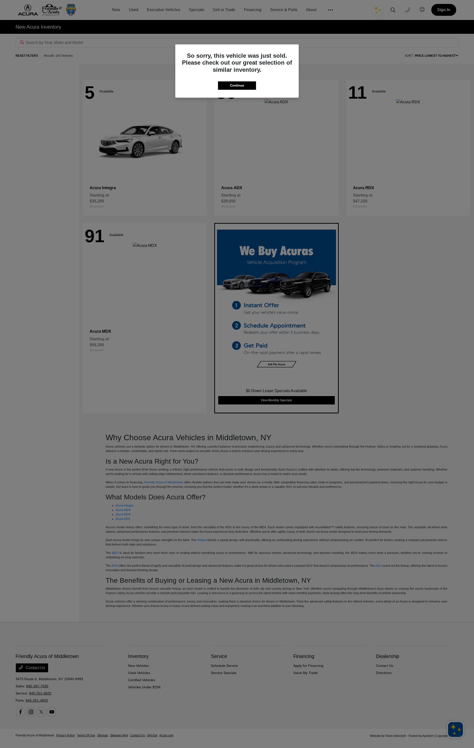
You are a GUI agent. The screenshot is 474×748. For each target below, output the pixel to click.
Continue (237, 85)
